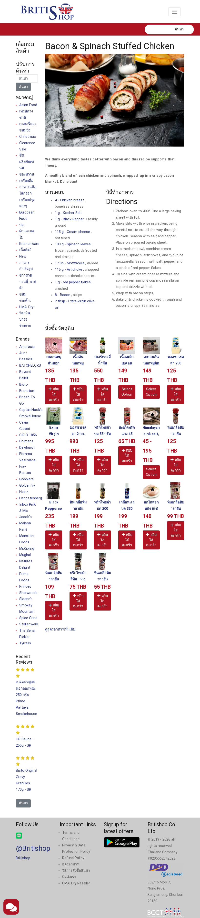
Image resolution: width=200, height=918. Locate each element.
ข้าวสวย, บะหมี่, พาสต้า (27, 281)
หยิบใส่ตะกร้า (54, 394)
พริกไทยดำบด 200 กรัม (102, 508)
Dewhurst (27, 447)
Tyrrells (25, 643)
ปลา (22, 225)
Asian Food (28, 105)
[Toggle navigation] (174, 11)
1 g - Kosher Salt (68, 213)
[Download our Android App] (122, 842)
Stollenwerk (28, 624)
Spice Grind (28, 618)
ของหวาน (26, 174)
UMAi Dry (26, 307)
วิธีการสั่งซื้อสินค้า (76, 871)
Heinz (23, 492)
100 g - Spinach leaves (73, 244)
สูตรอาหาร (70, 864)
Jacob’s (25, 517)
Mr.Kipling (26, 549)
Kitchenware (29, 244)
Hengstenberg (30, 498)
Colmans (26, 441)
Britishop (23, 858)
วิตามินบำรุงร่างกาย (25, 319)
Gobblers (26, 479)
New (22, 256)
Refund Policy (73, 858)
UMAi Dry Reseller (76, 883)
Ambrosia (27, 347)
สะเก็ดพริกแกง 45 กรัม (127, 434)
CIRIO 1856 (28, 435)
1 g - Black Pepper (70, 219)
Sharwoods (28, 593)
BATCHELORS (30, 365)
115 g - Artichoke (69, 270)
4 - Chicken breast (70, 200)
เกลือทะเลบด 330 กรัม (127, 508)
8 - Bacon (63, 295)
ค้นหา (179, 29)
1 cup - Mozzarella (70, 263)
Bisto (23, 384)
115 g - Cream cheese (73, 232)
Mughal (25, 555)
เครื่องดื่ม (26, 181)
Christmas (27, 137)
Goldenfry (27, 485)
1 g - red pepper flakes (73, 282)
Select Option (126, 392)
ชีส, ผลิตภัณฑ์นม (26, 161)
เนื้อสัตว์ (25, 250)
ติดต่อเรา (69, 877)
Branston (26, 391)
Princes (25, 586)
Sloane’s (25, 599)
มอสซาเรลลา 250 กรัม (176, 363)
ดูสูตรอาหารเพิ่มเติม (60, 629)
